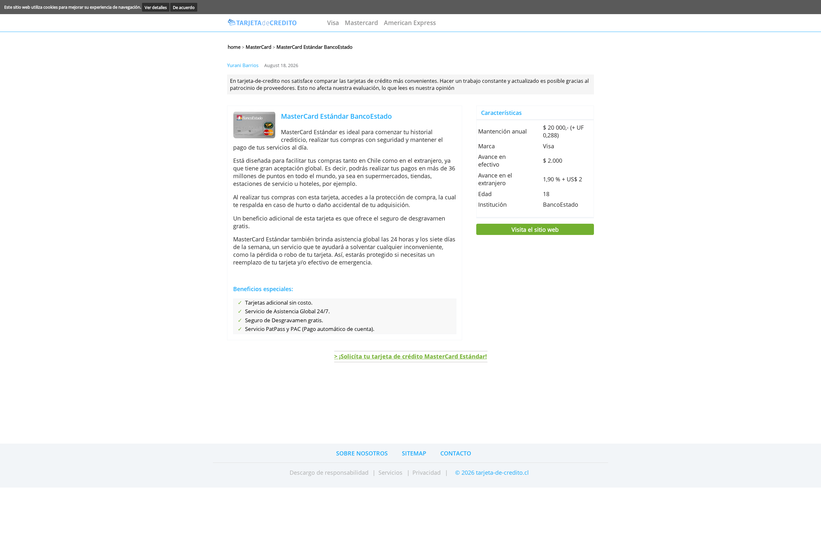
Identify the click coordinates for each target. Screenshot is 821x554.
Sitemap (414, 453)
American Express (410, 22)
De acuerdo (184, 7)
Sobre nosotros (362, 453)
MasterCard (257, 46)
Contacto (455, 453)
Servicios (390, 472)
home (234, 46)
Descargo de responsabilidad (329, 472)
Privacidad (426, 472)
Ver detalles (156, 7)
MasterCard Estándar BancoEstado (313, 46)
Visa (333, 22)
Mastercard (361, 22)
